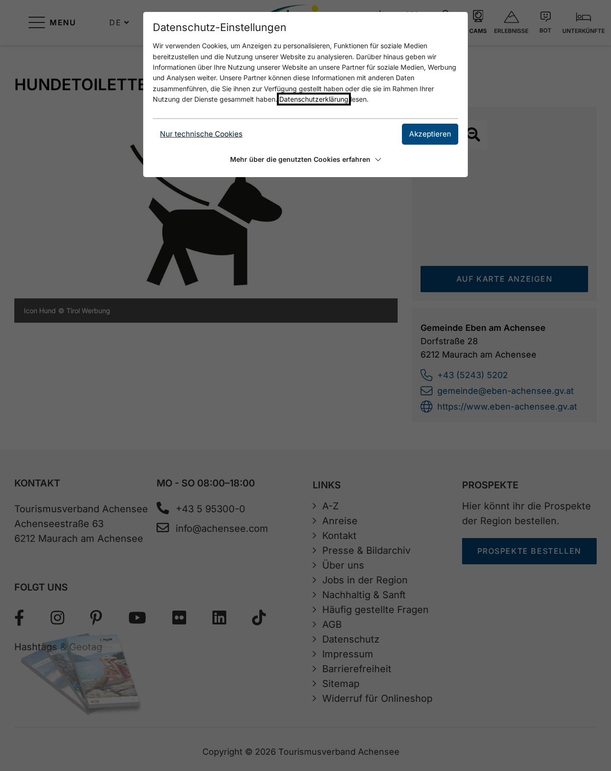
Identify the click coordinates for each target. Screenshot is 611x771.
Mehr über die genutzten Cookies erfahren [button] (300, 159)
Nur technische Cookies (201, 133)
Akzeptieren (430, 133)
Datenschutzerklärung (313, 99)
